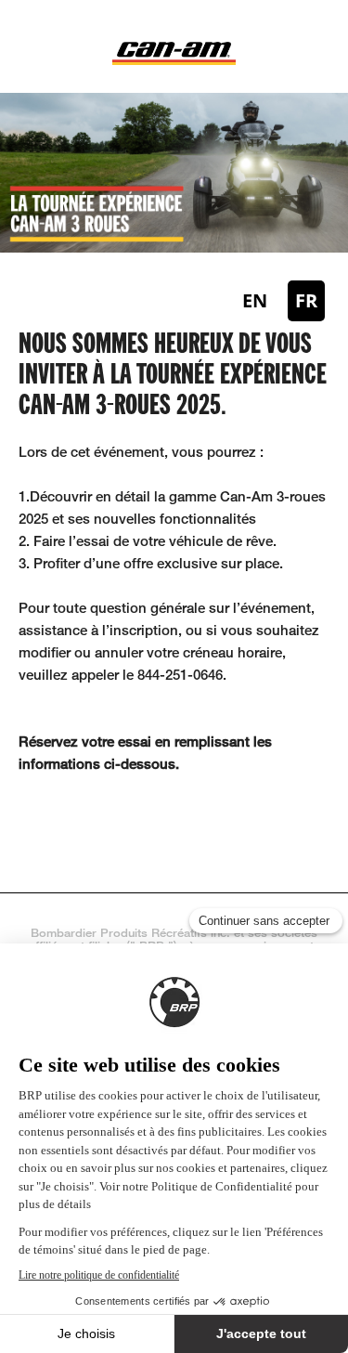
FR (306, 300)
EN (254, 300)
